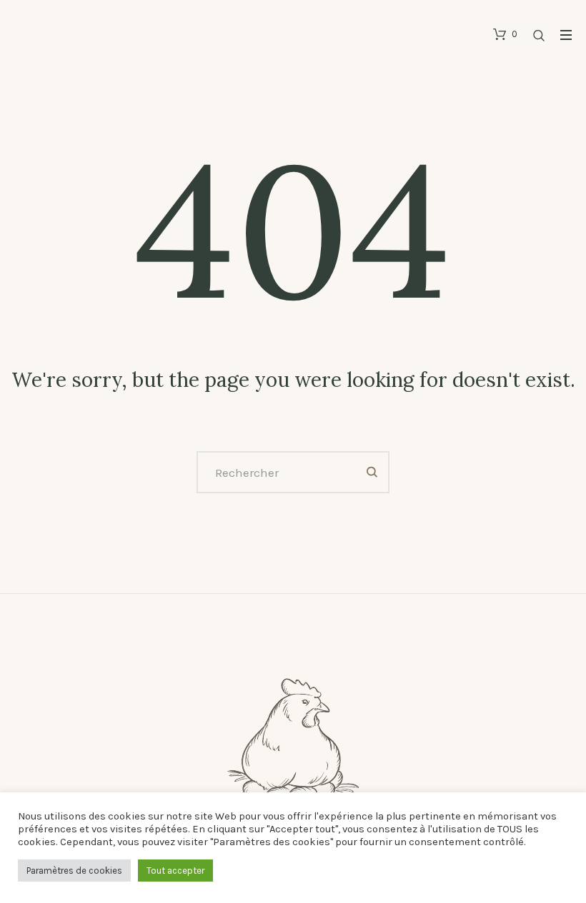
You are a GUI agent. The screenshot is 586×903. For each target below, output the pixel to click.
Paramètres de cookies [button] (74, 870)
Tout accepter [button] (175, 870)
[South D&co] (293, 772)
